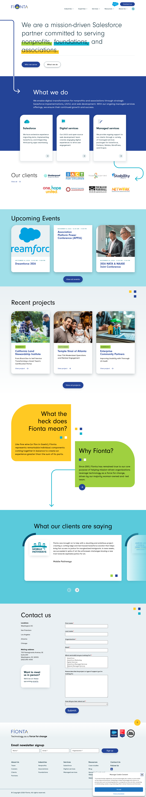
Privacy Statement (118, 793)
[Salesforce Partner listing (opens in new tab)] (114, 733)
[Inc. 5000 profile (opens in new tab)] (131, 733)
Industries (68, 9)
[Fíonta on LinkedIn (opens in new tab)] (111, 769)
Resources (108, 9)
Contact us (127, 4)
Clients (14, 772)
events (35, 681)
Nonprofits (42, 765)
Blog (90, 769)
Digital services (69, 769)
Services (95, 9)
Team (13, 765)
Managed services (70, 772)
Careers (14, 769)
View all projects (73, 385)
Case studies (94, 765)
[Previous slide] (69, 590)
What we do (52, 64)
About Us (122, 9)
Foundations (43, 772)
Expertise (82, 9)
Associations (43, 769)
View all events (73, 279)
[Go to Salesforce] (115, 4)
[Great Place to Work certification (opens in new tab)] (122, 733)
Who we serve (31, 64)
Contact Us (115, 762)
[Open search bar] (133, 8)
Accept (119, 789)
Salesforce (67, 765)
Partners (14, 776)
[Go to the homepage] (19, 7)
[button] (142, 775)
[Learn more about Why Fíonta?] (82, 487)
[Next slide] (77, 590)
